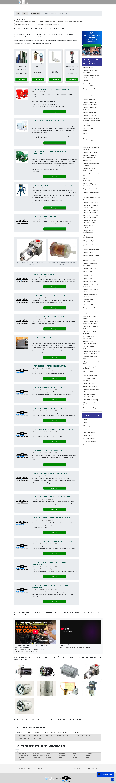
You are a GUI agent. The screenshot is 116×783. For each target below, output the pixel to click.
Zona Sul (45, 732)
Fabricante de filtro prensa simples (91, 130)
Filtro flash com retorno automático (90, 264)
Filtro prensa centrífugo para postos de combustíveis (91, 352)
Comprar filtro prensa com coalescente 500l (26, 21)
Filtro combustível (88, 383)
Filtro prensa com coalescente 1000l (24, 24)
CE (52, 751)
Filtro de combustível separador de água (89, 395)
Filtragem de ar (87, 429)
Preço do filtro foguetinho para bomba (90, 368)
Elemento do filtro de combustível (47, 21)
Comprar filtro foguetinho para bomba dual (90, 206)
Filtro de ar (86, 419)
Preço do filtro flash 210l (90, 189)
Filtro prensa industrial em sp (91, 313)
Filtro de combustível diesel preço (91, 390)
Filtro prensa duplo (88, 241)
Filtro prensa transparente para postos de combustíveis (91, 119)
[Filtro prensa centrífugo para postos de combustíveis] (21, 57)
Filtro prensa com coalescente (88, 226)
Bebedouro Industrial (89, 442)
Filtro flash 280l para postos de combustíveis (91, 193)
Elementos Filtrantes (89, 438)
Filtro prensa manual (89, 99)
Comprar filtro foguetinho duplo (90, 327)
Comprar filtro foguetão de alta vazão (91, 148)
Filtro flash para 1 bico (89, 269)
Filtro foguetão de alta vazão (91, 260)
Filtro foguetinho (88, 67)
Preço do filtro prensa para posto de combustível (91, 216)
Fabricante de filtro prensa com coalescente (91, 76)
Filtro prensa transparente (91, 249)
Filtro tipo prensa (88, 160)
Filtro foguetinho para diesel (91, 202)
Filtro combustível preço (90, 386)
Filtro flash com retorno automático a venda (90, 156)
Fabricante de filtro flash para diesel (91, 347)
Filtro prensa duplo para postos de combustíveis (47, 24)
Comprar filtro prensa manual (89, 317)
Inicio (47, 2)
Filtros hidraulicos (88, 435)
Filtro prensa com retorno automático (90, 71)
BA (48, 751)
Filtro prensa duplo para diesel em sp (90, 108)
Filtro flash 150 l (87, 272)
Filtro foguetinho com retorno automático (89, 221)
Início (74, 768)
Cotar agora (21, 80)
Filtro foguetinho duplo (90, 115)
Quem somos (78, 2)
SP (29, 751)
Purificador (86, 445)
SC (37, 751)
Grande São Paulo (62, 732)
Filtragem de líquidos (89, 432)
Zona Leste (53, 732)
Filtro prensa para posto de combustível (91, 295)
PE (45, 751)
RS (41, 751)
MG (21, 751)
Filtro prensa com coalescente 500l (88, 231)
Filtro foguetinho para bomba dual (89, 180)
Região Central (20, 732)
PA (67, 751)
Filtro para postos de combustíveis (89, 90)
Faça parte (95, 2)
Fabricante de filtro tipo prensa (90, 357)
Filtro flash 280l (87, 278)
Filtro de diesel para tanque (91, 400)
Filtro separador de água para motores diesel (90, 409)
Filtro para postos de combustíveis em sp (89, 309)
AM (63, 751)
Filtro (84, 448)
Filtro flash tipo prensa (89, 281)
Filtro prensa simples (89, 252)
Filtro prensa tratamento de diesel (91, 363)
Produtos (61, 2)
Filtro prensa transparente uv (91, 256)
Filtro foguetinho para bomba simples (89, 169)
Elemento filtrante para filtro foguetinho (91, 125)
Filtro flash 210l (87, 275)
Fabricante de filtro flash (90, 305)
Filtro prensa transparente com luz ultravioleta (91, 140)
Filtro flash (86, 81)
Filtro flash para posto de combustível (90, 290)
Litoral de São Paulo (74, 732)
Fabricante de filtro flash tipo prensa (91, 198)
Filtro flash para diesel (89, 144)
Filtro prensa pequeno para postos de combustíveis (70, 21)
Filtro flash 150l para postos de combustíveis (91, 185)
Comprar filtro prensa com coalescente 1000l (91, 95)
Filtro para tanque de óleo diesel (90, 404)
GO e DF (58, 751)
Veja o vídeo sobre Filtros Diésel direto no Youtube (75, 648)
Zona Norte (30, 732)
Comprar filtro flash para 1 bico (91, 175)
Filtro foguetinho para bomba (89, 135)
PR (33, 751)
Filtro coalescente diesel (90, 375)
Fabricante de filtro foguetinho (88, 300)
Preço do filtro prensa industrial (89, 332)
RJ (17, 751)
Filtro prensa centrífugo (90, 152)
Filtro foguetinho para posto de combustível (91, 285)
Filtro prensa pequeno (89, 112)
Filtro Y (85, 423)
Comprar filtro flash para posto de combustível (90, 211)
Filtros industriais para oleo (91, 372)
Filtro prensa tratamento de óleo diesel (91, 164)
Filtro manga (87, 426)
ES (25, 751)
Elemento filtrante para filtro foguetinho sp (91, 337)
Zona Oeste (38, 732)
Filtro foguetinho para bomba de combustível (89, 342)
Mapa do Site (95, 768)
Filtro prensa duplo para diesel (90, 245)
